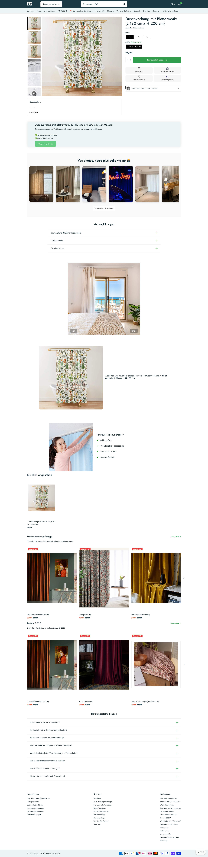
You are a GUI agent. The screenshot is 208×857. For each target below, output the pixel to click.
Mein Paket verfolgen (171, 11)
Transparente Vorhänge (46, 11)
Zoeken (124, 4)
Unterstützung (33, 794)
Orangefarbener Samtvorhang (38, 615)
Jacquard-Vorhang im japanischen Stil (145, 701)
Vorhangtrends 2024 (101, 811)
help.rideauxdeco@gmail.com (38, 798)
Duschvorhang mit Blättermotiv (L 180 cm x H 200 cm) (41, 523)
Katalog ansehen (50, 4)
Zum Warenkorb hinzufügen (157, 60)
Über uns (97, 794)
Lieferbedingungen (34, 815)
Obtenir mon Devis (45, 144)
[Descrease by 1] (131, 62)
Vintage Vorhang (85, 615)
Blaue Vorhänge (100, 808)
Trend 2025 (100, 11)
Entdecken (175, 537)
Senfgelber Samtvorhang (140, 615)
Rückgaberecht (33, 802)
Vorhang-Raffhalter (124, 11)
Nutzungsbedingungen (35, 808)
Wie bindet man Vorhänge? (170, 821)
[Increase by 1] (131, 58)
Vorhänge (30, 11)
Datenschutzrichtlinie (35, 805)
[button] (34, 23)
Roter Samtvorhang (86, 701)
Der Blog (146, 11)
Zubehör (137, 11)
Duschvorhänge (100, 815)
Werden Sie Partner (101, 821)
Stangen (110, 11)
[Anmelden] (173, 4)
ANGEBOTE (62, 11)
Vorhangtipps (165, 794)
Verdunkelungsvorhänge (103, 802)
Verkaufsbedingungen (35, 811)
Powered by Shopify (52, 853)
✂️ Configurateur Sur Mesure (81, 11)
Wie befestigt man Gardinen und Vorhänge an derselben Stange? (170, 808)
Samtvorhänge (99, 818)
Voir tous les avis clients (104, 208)
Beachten (156, 11)
